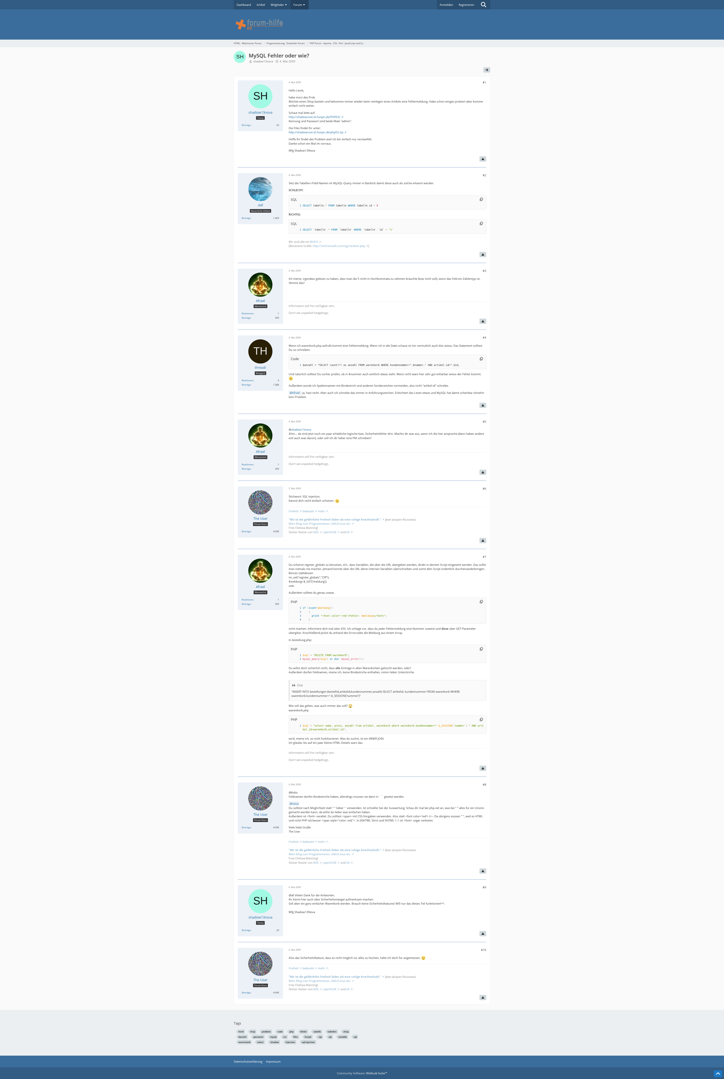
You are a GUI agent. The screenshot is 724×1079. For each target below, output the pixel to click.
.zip (320, 1036)
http (252, 1031)
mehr (321, 511)
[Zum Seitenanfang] (718, 1073)
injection (290, 1042)
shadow (274, 1042)
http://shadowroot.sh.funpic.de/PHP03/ (314, 117)
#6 (484, 488)
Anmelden (446, 5)
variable (342, 1036)
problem (266, 1031)
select (260, 1042)
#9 (484, 887)
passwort (258, 1036)
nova (295, 803)
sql (355, 1036)
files (295, 1036)
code (280, 1031)
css (285, 1036)
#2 (484, 175)
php (291, 1031)
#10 (483, 950)
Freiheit (293, 511)
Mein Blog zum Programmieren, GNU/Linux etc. (320, 523)
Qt (348, 532)
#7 (484, 557)
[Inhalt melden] (482, 159)
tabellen (332, 1031)
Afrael (296, 393)
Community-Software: (362, 1073)
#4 (484, 337)
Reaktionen (247, 313)
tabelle (317, 1031)
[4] (296, 620)
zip (330, 1036)
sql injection (308, 1042)
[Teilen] (486, 70)
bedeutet (308, 511)
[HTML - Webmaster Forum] (362, 24)
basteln (243, 1036)
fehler (303, 1031)
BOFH (314, 242)
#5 (484, 421)
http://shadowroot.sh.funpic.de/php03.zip (316, 132)
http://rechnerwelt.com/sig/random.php (339, 246)
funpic (308, 1036)
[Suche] (483, 4)
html (241, 1031)
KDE (316, 532)
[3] (296, 616)
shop (346, 1031)
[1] (296, 206)
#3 (484, 271)
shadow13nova (263, 61)
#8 (484, 784)
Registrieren (466, 5)
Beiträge (246, 125)
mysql (273, 1036)
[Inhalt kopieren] (481, 199)
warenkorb (244, 1042)
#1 (484, 82)
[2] (296, 612)
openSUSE (330, 532)
